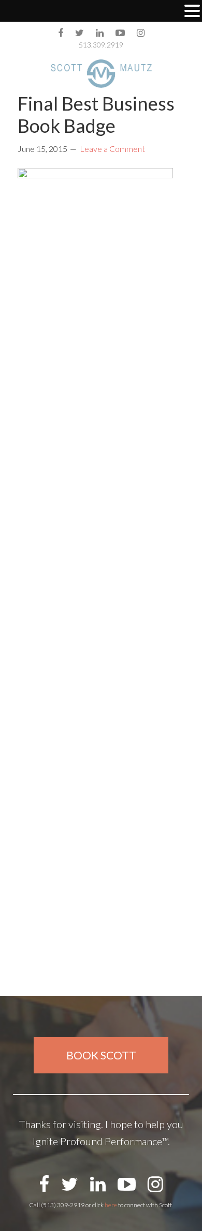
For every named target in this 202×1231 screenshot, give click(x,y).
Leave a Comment (112, 148)
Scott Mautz (101, 73)
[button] (192, 12)
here (111, 1205)
